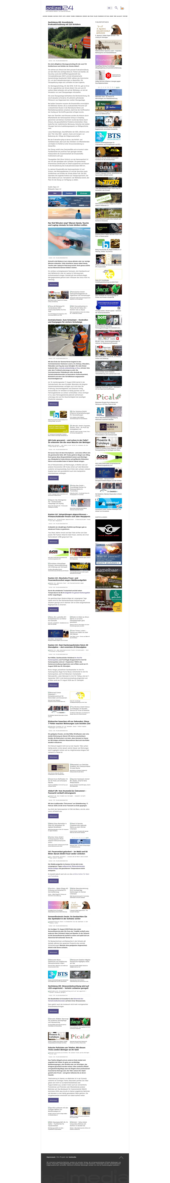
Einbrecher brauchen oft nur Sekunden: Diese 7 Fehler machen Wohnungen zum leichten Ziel (69, 722)
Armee (111, 16)
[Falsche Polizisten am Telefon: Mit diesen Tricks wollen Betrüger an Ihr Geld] (69, 1053)
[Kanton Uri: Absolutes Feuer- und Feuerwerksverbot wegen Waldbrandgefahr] (69, 584)
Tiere (115, 16)
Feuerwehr (101, 16)
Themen (73, 16)
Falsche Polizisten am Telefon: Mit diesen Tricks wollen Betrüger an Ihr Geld (66, 1049)
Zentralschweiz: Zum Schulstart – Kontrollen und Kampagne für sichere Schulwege (68, 321)
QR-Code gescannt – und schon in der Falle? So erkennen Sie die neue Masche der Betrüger (69, 441)
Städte (60, 16)
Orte (64, 16)
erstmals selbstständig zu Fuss (69, 368)
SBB (88, 16)
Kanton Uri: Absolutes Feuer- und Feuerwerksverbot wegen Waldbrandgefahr (67, 579)
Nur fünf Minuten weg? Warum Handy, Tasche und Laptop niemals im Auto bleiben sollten (68, 224)
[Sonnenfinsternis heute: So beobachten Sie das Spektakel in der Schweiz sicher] (69, 922)
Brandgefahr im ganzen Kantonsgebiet (76, 593)
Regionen (50, 16)
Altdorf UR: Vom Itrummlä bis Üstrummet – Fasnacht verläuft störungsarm (67, 792)
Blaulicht (119, 16)
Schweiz (45, 16)
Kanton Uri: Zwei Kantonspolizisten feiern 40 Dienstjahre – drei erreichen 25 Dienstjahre (68, 646)
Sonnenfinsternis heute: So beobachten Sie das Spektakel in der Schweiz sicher (67, 918)
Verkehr (84, 16)
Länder (68, 16)
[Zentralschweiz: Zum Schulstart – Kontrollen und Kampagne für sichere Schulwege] (69, 340)
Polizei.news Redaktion (61, 60)
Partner (125, 16)
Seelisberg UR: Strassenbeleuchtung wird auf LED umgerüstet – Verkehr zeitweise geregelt (68, 987)
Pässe (91, 16)
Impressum (51, 1157)
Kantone (55, 16)
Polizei (95, 16)
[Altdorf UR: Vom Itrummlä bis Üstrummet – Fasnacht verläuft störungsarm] (69, 796)
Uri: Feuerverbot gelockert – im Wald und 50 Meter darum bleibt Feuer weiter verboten (68, 853)
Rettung (106, 16)
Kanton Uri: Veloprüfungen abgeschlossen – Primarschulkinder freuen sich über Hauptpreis (69, 515)
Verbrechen (78, 16)
